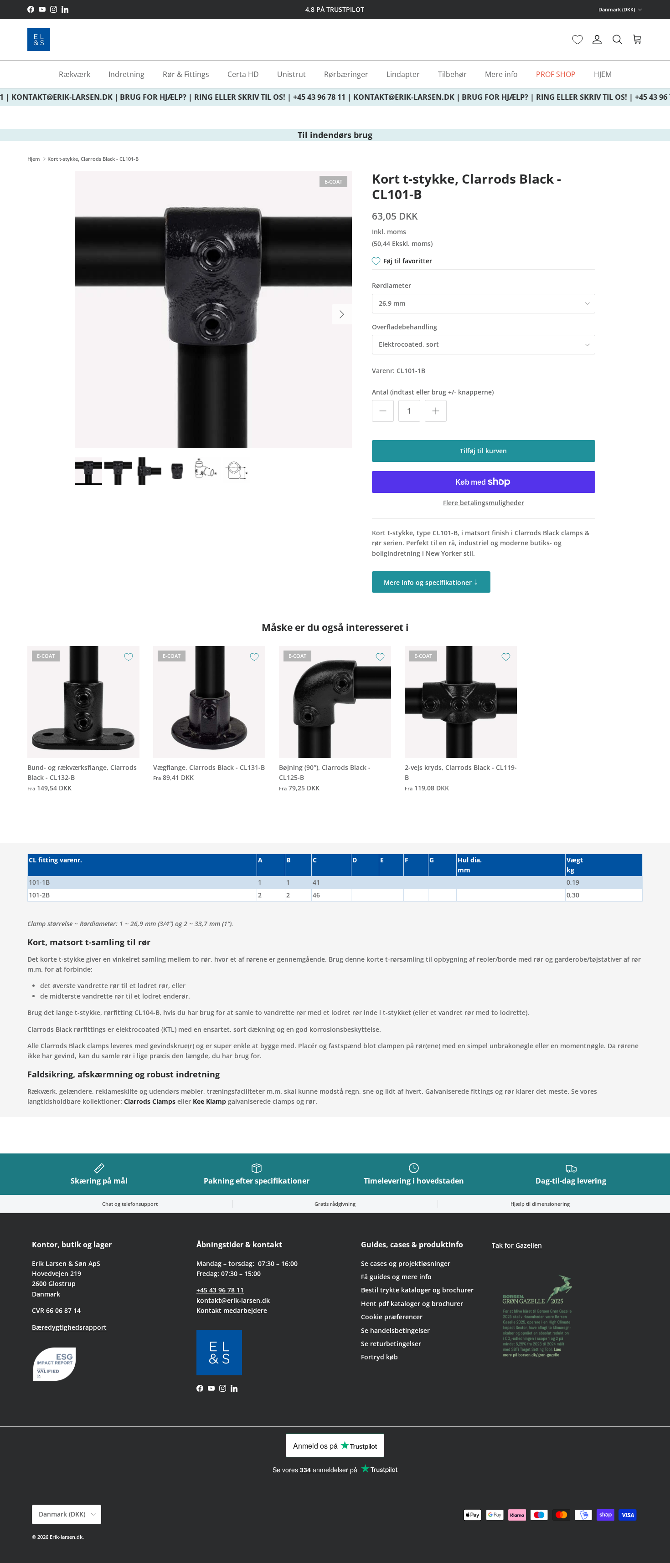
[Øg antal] (436, 411)
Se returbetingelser (391, 1343)
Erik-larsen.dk (66, 1536)
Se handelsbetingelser (395, 1330)
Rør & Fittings (186, 74)
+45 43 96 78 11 (220, 1290)
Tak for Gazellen (517, 1245)
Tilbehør (452, 74)
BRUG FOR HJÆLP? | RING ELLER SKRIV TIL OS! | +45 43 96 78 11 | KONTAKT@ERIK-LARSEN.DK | (283, 97)
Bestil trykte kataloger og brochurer (417, 1290)
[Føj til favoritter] (128, 657)
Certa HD (243, 74)
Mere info (501, 74)
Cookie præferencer (392, 1316)
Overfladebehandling (404, 327)
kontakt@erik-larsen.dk (233, 1300)
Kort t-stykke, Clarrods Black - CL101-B (93, 158)
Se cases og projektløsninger (405, 1263)
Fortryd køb (379, 1357)
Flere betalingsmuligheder (483, 503)
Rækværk (74, 74)
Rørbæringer (346, 74)
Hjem (33, 158)
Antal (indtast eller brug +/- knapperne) (433, 392)
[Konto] (595, 39)
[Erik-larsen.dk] (38, 39)
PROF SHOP (556, 74)
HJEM (603, 74)
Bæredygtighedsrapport (69, 1327)
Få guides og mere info (396, 1276)
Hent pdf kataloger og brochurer (412, 1303)
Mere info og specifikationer (431, 581)
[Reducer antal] (383, 411)
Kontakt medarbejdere (231, 1310)
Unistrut (291, 74)
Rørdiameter (391, 285)
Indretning (126, 74)
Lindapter (403, 74)
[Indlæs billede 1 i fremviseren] (213, 309)
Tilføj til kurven (483, 450)
